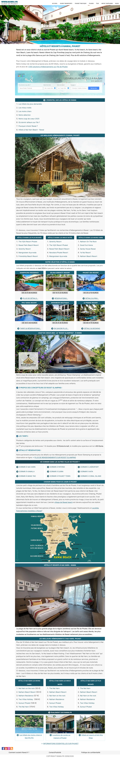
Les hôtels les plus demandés (30, 104)
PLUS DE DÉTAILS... (30, 298)
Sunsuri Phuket (25, 703)
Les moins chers (25, 111)
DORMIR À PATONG (57, 467)
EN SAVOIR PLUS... (61, 328)
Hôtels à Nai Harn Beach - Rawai (31, 130)
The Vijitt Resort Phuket (28, 242)
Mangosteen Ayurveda (27, 253)
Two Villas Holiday (26, 699)
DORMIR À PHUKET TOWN (60, 476)
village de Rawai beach (63, 502)
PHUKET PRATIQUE (80, 3)
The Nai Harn (24, 707)
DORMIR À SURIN (56, 472)
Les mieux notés (25, 108)
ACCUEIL (54, 3)
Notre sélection (25, 115)
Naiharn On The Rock (88, 242)
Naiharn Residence (26, 696)
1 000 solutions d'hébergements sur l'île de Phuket (48, 67)
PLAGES (91, 3)
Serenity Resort (25, 249)
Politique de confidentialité (90, 752)
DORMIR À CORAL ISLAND (90, 476)
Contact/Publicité (55, 752)
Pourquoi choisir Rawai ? (28, 126)
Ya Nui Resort (85, 253)
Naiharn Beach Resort (88, 256)
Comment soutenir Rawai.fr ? (19, 752)
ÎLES (97, 3)
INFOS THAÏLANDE (107, 3)
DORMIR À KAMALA (27, 472)
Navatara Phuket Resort (58, 253)
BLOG (117, 3)
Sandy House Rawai (88, 249)
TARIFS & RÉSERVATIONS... (30, 328)
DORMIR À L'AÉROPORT (89, 467)
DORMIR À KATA (86, 472)
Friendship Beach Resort (28, 256)
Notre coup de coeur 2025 (29, 119)
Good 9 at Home (86, 245)
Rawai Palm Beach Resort (29, 245)
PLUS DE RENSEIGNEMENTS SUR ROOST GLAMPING (55, 458)
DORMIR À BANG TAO (27, 476)
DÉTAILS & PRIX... (92, 298)
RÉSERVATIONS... (61, 298)
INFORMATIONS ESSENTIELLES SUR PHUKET (61, 744)
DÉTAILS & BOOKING (92, 328)
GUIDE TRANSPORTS (66, 3)
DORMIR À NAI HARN (27, 467)
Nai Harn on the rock (27, 688)
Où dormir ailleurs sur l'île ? (29, 122)
